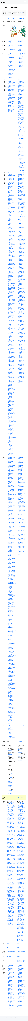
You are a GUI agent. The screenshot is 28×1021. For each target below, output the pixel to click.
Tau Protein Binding (20, 148)
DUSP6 (8, 829)
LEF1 (23, 863)
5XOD (20, 960)
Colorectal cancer (20, 742)
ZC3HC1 (12, 923)
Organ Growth (21, 304)
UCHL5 (18, 934)
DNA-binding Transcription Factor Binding (11, 110)
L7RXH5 (8, 955)
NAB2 (8, 869)
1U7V (23, 959)
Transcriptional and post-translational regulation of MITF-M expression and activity (11, 719)
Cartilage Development (11, 354)
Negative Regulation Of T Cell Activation (11, 351)
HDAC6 (8, 842)
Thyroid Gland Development (11, 250)
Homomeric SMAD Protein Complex (21, 63)
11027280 (21, 12)
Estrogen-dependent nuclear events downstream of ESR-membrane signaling (11, 663)
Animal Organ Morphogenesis (11, 212)
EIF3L (18, 839)
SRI (22, 919)
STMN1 (8, 908)
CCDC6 (8, 813)
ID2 (14, 846)
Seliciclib (10, 736)
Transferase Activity (10, 99)
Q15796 (22, 955)
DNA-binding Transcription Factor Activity (21, 120)
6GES (14, 959)
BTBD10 (9, 807)
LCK (12, 853)
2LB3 (18, 960)
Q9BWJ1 (9, 956)
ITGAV (8, 849)
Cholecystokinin (11, 737)
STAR (8, 906)
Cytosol (9, 56)
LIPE (8, 854)
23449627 (11, 777)
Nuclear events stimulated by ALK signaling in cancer (11, 685)
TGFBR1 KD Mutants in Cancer (21, 514)
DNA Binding (21, 111)
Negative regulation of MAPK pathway (11, 591)
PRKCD (12, 881)
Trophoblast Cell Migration (21, 367)
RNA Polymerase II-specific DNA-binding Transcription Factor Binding (21, 154)
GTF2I (8, 841)
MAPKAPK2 (9, 863)
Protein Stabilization (11, 347)
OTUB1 (20, 882)
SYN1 (10, 911)
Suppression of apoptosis (11, 668)
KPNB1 (18, 862)
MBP (8, 865)
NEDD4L (19, 877)
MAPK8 (8, 862)
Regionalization (21, 185)
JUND (8, 850)
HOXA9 (18, 855)
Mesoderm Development (21, 229)
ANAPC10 (22, 805)
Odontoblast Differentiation (21, 382)
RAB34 (18, 895)
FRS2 (14, 835)
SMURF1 (19, 914)
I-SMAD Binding (21, 161)
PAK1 (23, 882)
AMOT (8, 803)
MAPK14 (13, 861)
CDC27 (21, 819)
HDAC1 (21, 851)
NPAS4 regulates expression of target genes (11, 700)
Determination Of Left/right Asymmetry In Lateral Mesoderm (21, 188)
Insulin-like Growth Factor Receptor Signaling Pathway (11, 335)
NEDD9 (22, 877)
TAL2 (10, 912)
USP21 (8, 922)
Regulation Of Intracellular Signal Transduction (11, 987)
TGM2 (18, 927)
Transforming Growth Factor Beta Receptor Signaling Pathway (21, 211)
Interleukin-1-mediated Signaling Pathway (11, 398)
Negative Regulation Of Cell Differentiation (21, 317)
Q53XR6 (18, 956)
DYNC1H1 (21, 835)
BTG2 (12, 807)
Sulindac (10, 725)
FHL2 (21, 845)
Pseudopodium (11, 69)
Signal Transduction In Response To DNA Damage (11, 318)
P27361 (12, 955)
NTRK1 (8, 871)
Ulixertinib (10, 739)
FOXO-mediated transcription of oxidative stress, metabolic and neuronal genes (21, 529)
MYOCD (21, 874)
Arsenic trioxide (11, 731)
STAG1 (18, 920)
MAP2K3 (13, 859)
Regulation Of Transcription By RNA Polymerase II (21, 987)
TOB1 (18, 928)
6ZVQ (18, 963)
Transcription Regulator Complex (21, 45)
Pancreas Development (21, 295)
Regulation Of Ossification (11, 242)
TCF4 (22, 797)
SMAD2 (21, 18)
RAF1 (11, 887)
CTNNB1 (23, 827)
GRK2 (14, 839)
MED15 (18, 871)
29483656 (10, 782)
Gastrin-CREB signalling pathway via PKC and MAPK (11, 640)
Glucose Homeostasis (11, 314)
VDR (11, 922)
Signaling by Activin (11, 473)
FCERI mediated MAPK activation (12, 524)
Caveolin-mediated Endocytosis (11, 417)
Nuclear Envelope (10, 42)
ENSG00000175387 (21, 951)
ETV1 (8, 833)
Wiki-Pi (3, 2)
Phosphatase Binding (11, 101)
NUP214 (22, 881)
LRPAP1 (11, 854)
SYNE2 (13, 911)
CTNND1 (11, 819)
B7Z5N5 (18, 955)
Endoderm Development (21, 226)
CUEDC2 (9, 821)
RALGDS (9, 889)
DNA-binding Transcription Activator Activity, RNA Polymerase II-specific (21, 107)
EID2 (22, 838)
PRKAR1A (19, 891)
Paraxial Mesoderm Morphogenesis (21, 339)
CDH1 (8, 815)
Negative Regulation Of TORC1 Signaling (11, 442)
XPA (22, 935)
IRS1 (13, 847)
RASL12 (18, 901)
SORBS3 (12, 901)
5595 (8, 943)
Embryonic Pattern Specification (21, 247)
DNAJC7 (19, 834)
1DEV (18, 959)
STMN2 (12, 908)
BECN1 (21, 814)
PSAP (23, 891)
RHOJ (21, 903)
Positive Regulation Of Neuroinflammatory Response (12, 436)
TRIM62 (18, 930)
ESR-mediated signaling (11, 644)
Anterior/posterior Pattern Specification (21, 251)
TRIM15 (8, 918)
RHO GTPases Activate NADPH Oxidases (11, 577)
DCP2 (8, 797)
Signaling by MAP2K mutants (11, 674)
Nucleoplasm (11, 44)
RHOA (22, 902)
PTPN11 (9, 883)
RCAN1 (8, 890)
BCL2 (8, 806)
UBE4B (8, 920)
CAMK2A (19, 818)
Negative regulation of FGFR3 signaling (11, 565)
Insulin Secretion (21, 279)
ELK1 (11, 830)
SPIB (8, 903)
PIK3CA (21, 887)
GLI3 (21, 849)
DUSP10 (9, 826)
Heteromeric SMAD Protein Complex (21, 67)
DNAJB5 (23, 833)
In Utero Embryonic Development (21, 177)
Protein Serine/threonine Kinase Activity (11, 89)
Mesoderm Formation (20, 182)
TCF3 (13, 912)
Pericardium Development (21, 358)
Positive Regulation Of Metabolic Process (11, 995)
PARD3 (18, 885)
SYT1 (21, 923)
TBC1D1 (18, 924)
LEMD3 (18, 865)
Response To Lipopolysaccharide (11, 283)
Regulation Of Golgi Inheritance (12, 420)
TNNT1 (21, 927)
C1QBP (11, 809)
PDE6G (8, 875)
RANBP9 (19, 898)
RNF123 (18, 905)
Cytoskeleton (11, 57)
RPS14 (21, 906)
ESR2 (21, 842)
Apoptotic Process (10, 190)
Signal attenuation (10, 626)
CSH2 (21, 826)
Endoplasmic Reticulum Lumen (11, 52)
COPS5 (21, 823)
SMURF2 (23, 914)
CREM (12, 818)
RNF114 (8, 891)
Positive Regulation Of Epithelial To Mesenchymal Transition (21, 267)
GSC (22, 850)
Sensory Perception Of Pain (11, 239)
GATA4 (11, 838)
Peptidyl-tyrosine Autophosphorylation (11, 300)
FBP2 (18, 845)
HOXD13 (22, 855)
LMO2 (21, 866)
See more (9, 1008)
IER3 (8, 847)
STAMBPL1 (19, 922)
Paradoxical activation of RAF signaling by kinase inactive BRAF (11, 611)
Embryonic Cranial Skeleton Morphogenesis (21, 350)
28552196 (10, 790)
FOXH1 (21, 846)
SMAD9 (22, 912)
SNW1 (23, 916)
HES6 (11, 842)
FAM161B (19, 843)
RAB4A (8, 887)
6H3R (18, 961)
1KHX (21, 959)
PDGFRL (12, 875)
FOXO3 (18, 847)
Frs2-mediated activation (11, 476)
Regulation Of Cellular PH (11, 248)
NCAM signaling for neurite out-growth (11, 533)
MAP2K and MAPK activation (12, 582)
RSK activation (11, 535)
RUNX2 (22, 907)
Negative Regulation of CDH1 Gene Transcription (11, 694)
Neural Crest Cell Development (12, 232)
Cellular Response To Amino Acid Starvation (11, 291)
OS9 (18, 882)
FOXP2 (10, 835)
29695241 (20, 749)
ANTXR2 (19, 809)
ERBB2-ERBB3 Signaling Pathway (11, 304)
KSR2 (13, 850)
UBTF (11, 920)
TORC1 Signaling (10, 307)
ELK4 (14, 830)
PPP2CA (9, 881)
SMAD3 (18, 911)
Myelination (10, 312)
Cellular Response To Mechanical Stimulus (11, 407)
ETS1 (14, 831)
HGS (21, 853)
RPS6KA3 (9, 894)
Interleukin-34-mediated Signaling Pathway (11, 385)
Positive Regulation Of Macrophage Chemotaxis (11, 228)
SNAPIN (18, 915)
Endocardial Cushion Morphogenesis (21, 199)
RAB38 (21, 895)
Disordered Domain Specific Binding (21, 165)
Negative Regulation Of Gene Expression (21, 261)
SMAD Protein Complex (21, 59)
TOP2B (12, 915)
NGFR (8, 870)
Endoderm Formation (20, 180)
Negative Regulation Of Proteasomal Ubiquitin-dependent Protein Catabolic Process (11, 275)
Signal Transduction (11, 991)
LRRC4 (8, 855)
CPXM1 (12, 817)
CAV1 (11, 811)
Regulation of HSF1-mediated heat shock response (11, 528)
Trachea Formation (10, 373)
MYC (8, 867)
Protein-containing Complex (20, 56)
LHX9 (21, 865)
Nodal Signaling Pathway (21, 310)
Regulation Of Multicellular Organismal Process (21, 354)
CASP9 (8, 811)
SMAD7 (18, 912)
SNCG (8, 901)
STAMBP (22, 920)
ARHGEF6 (19, 811)
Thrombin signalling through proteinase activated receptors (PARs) (10, 550)
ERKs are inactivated (10, 484)
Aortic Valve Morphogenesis (21, 193)
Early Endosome (11, 48)
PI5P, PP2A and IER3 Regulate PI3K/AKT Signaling (11, 617)
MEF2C (22, 873)
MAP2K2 (9, 859)
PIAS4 (18, 887)
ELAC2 (21, 839)
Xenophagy (10, 428)
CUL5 (18, 829)
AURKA (12, 805)
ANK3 (22, 806)
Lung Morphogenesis (11, 370)
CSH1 (18, 826)
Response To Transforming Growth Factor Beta (21, 378)
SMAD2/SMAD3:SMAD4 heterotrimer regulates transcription (12, 501)
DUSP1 (11, 825)
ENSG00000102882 (11, 951)
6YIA (23, 961)
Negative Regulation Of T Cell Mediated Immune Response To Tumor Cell (11, 180)
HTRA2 (12, 846)
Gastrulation (20, 220)
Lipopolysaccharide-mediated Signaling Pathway (11, 258)
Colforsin (10, 732)
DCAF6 (18, 831)
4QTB (11, 959)
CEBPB (8, 817)
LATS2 (18, 863)
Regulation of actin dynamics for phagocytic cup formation (11, 488)
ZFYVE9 (19, 938)
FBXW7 (11, 833)
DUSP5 (12, 827)
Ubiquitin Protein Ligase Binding (21, 132)
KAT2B (18, 861)
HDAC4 (11, 841)
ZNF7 (12, 924)
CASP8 (11, 810)
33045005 (10, 764)
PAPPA (22, 883)
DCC (11, 822)
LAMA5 (22, 862)
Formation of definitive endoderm (21, 549)
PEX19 (18, 886)
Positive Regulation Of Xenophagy (11, 447)
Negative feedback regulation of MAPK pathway (11, 587)
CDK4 (18, 822)
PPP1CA (12, 879)
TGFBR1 (22, 924)
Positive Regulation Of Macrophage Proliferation (11, 431)
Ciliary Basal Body (11, 71)
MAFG (13, 855)
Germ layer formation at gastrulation (20, 542)
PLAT (8, 878)
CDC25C (9, 814)
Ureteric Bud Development (21, 173)
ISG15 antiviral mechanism (11, 465)
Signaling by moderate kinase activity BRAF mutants (11, 596)
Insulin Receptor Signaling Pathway (11, 209)
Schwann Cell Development (11, 234)
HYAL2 (18, 858)
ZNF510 (21, 939)
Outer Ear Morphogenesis (11, 310)
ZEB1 (18, 936)
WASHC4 (19, 935)
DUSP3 (12, 826)
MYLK (10, 867)
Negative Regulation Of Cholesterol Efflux (11, 424)
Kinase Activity (11, 97)
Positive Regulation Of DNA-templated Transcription (21, 327)
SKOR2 (18, 910)
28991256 (10, 781)
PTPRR (8, 886)
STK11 (12, 907)
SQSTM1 (19, 919)
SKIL (23, 908)
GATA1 (8, 838)
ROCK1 (18, 906)
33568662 (20, 752)
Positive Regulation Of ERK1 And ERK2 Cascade (11, 393)
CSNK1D (19, 827)
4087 (18, 943)
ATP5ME (19, 813)
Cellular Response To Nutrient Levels (11, 263)
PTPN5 (12, 883)
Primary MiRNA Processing (21, 298)
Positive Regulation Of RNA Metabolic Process (21, 992)
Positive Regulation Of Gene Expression (21, 256)
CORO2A (19, 825)
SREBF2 (13, 905)
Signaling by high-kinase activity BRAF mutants (11, 601)
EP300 (18, 841)
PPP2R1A (22, 890)
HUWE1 (23, 857)
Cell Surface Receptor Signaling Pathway (11, 197)
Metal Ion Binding (20, 145)
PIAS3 (21, 886)
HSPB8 (8, 846)
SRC (10, 903)
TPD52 (10, 916)
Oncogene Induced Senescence (11, 517)
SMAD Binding (21, 143)
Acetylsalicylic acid (11, 727)
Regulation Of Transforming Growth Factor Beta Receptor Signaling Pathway (21, 274)
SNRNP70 (19, 916)
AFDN (22, 803)
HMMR (11, 843)
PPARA (8, 879)
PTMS (21, 894)
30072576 (10, 754)
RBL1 (22, 901)
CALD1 (8, 810)
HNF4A (8, 845)
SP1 (13, 902)
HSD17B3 (19, 857)
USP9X (21, 934)
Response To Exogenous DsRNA (11, 323)
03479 (8, 947)
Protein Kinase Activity (11, 85)
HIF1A (8, 843)
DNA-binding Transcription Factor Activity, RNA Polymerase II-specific (21, 92)
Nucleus (10, 40)
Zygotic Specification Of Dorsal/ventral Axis (21, 217)
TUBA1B (21, 931)
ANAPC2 (19, 806)
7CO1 (21, 963)
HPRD (10, 13)
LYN (11, 855)
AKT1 (18, 805)
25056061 (10, 780)
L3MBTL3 (9, 851)
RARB (22, 898)
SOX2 (11, 902)
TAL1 (8, 912)
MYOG (13, 867)
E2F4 (22, 837)
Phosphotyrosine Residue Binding (11, 83)
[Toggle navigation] (25, 2)
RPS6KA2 (9, 893)
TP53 (8, 916)
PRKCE (8, 882)
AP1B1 (22, 809)
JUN (14, 849)
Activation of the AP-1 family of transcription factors (11, 543)
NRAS (11, 870)
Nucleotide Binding (10, 80)
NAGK (18, 875)
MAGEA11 (9, 857)
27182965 (10, 785)
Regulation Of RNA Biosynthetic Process (21, 975)
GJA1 (8, 839)
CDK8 (21, 822)
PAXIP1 (22, 885)
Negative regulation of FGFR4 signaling (11, 569)
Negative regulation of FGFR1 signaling (11, 557)
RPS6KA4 (9, 895)
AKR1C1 (12, 802)
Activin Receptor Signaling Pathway (21, 302)
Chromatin (20, 40)
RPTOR (13, 897)
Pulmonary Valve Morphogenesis (21, 196)
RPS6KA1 (13, 891)
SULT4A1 (12, 910)
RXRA (8, 898)
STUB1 (8, 910)
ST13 (24, 919)
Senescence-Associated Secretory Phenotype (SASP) (11, 511)
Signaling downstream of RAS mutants (11, 671)
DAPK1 (8, 822)
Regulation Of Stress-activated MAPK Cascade (11, 287)
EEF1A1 (18, 838)
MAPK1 (22, 867)
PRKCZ (12, 882)
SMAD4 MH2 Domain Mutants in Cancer (21, 506)
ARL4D (23, 811)
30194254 (10, 768)
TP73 (23, 928)
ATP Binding (11, 96)
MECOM (22, 870)
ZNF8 (18, 940)
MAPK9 (18, 870)
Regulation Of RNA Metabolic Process (21, 971)
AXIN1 (22, 813)
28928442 (10, 786)
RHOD (18, 903)
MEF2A (18, 873)
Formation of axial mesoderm (21, 545)
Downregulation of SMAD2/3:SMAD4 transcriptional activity (12, 494)
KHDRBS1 (22, 861)
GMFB (11, 839)
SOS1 (8, 902)
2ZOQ (8, 959)
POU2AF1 (22, 889)
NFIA (21, 878)
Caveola (10, 61)
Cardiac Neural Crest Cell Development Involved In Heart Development (11, 378)
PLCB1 (11, 878)
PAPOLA (19, 883)
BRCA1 (21, 815)
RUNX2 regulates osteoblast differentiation (11, 648)
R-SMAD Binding (21, 162)
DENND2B (19, 833)
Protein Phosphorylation (11, 188)
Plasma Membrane (10, 59)
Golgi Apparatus (11, 54)
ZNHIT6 (21, 940)
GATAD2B (22, 847)
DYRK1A (19, 837)
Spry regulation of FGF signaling (11, 471)
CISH (18, 823)
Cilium (9, 64)
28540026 (10, 750)
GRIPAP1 (19, 850)
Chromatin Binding (20, 113)
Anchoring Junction (10, 74)
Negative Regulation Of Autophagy (11, 219)
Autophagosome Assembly (11, 173)
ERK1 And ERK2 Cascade (11, 388)
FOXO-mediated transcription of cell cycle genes (21, 534)
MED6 (21, 871)
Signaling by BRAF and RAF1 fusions (11, 606)
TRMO (22, 930)
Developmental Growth (21, 342)
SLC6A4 (18, 797)
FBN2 (22, 843)
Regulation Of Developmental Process (11, 1000)
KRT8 (11, 850)
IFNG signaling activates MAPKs (11, 690)
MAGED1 (9, 858)
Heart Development (21, 232)
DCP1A (8, 823)
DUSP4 (8, 827)
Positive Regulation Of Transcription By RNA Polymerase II (11, 328)
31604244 (10, 773)
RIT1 (24, 903)
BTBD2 (18, 817)
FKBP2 (12, 834)
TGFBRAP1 (19, 926)
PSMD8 (18, 894)
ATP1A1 (8, 805)
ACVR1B (19, 803)
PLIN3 (18, 889)
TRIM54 (12, 918)
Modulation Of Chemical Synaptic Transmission (11, 343)
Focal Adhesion (11, 62)
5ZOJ (23, 960)
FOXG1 (18, 846)
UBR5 (21, 932)
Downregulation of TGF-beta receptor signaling (21, 470)
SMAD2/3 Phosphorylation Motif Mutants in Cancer (21, 501)
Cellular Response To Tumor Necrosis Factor (11, 412)
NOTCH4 (19, 879)
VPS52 (8, 923)
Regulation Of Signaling (11, 970)
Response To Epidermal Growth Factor (11, 403)
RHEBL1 (19, 902)
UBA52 (18, 932)
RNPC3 (22, 905)
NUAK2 (22, 879)
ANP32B (19, 807)
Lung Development (21, 287)
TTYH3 (11, 919)
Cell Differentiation (21, 281)
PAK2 (8, 874)
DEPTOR (12, 823)
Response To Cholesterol (21, 374)
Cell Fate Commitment (21, 313)
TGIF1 (8, 914)
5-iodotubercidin (11, 735)
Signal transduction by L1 (11, 538)
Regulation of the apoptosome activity (12, 657)
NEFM (18, 878)
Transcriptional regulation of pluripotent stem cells (21, 519)
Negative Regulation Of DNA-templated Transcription (21, 322)
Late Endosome (11, 49)
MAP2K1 (13, 858)
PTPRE (12, 885)
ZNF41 (18, 939)
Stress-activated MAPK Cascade (11, 357)
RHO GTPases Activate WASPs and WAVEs (11, 573)
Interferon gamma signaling (12, 629)
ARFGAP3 (19, 810)
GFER (18, 849)
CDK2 (21, 821)
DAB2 (22, 830)
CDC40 (18, 821)
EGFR (8, 830)
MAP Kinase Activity (11, 92)
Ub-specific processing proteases (20, 524)
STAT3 (11, 906)
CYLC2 (20, 829)
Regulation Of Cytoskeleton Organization (11, 360)
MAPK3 (11, 18)
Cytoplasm (10, 45)
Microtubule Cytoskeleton (11, 66)
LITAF (18, 866)
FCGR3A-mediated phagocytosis (11, 681)
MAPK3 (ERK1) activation (11, 458)
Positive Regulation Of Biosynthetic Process (11, 1004)
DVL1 (18, 835)
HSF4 (14, 845)
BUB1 (8, 809)
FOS (8, 835)
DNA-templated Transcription (11, 185)
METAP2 (9, 866)
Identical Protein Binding (11, 104)
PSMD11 (22, 893)
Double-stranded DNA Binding (21, 116)
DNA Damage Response (11, 193)
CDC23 (11, 813)
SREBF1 (9, 905)
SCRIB (8, 899)
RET (11, 890)
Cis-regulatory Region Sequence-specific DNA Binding (21, 99)
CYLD (12, 821)
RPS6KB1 (9, 897)
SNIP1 (22, 915)
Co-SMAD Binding (20, 159)
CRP (8, 819)
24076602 (10, 772)
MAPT (14, 863)
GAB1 (8, 837)
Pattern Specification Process (21, 223)
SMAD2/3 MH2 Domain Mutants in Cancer (21, 510)
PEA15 (8, 877)
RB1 (12, 889)
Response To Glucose (21, 241)
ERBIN (21, 841)
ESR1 (11, 831)
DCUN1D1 (22, 831)
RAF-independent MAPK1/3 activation (10, 462)
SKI (20, 908)
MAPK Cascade (11, 175)
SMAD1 (22, 910)
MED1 (10, 865)
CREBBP (9, 818)
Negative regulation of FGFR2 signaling (11, 561)
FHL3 (23, 845)
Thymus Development (11, 339)
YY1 (24, 935)
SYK (8, 911)
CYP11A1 (19, 830)
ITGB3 (11, 849)
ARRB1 (11, 803)
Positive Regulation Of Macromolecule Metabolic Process (21, 1002)
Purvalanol (10, 733)
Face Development (11, 367)
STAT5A (8, 907)
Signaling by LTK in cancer (12, 713)
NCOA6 (21, 875)
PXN (11, 886)
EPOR (8, 831)
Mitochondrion (11, 46)
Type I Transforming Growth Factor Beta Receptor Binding (21, 137)
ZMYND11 (23, 938)
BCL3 (11, 806)
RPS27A (19, 907)
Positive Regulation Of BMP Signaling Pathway (21, 291)
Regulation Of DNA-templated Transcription (21, 206)
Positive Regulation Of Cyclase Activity (11, 254)
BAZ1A (18, 814)
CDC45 (12, 814)
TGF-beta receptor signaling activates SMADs (20, 475)
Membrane (10, 68)
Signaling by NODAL (11, 468)
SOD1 (18, 918)
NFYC (23, 878)
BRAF (13, 806)
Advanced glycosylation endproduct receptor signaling (11, 634)
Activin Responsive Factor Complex (21, 52)
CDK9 (23, 822)
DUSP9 (12, 829)
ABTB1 (21, 802)
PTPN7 (8, 885)
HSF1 (11, 845)
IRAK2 (18, 859)
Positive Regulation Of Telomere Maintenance (11, 268)
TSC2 (8, 919)
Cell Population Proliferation (21, 234)
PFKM (11, 877)
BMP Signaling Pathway (11, 245)
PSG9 (18, 893)
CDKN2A (12, 815)
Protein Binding (11, 94)
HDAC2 (18, 853)
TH (10, 914)
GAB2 (11, 837)
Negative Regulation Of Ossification (21, 284)
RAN (18, 897)
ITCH (21, 859)
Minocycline (10, 729)
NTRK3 (11, 871)
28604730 (20, 756)
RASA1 (18, 899)
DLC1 (8, 825)
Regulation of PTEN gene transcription (11, 653)
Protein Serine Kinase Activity (11, 107)
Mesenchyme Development (21, 365)
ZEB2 (21, 936)
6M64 (20, 961)
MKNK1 (12, 866)
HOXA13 (22, 854)
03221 (18, 947)
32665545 (10, 760)
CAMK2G (23, 818)
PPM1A (18, 890)
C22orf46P (22, 817)
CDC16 (18, 819)
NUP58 (12, 873)
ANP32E (23, 807)
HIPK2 (24, 853)
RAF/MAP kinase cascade (11, 580)
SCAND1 (12, 898)
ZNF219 (8, 924)
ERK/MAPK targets (10, 479)
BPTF (18, 815)
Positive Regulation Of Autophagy (11, 223)
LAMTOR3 (9, 853)
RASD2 (22, 899)
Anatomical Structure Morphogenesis (21, 238)
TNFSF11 (9, 915)
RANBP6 (21, 897)
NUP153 (8, 873)
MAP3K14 (9, 861)
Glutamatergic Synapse (11, 76)
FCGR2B (9, 834)
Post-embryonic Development (21, 244)
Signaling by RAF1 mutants (11, 677)
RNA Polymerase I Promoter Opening (11, 622)
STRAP (23, 922)
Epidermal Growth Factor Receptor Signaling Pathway (11, 203)
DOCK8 (22, 834)
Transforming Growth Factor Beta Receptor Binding (21, 124)
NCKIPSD (12, 869)
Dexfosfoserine (21, 725)
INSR (10, 847)
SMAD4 (22, 911)
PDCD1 (11, 874)
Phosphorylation (11, 236)
